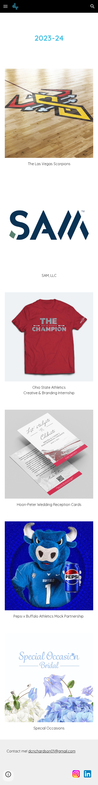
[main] (49, 38)
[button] (5, 6)
